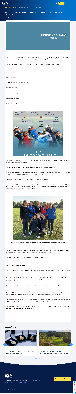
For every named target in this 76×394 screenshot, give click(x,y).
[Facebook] (74, 382)
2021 (13, 7)
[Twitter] (74, 387)
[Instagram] (74, 390)
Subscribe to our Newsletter (62, 379)
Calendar (20, 2)
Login (62, 3)
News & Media (31, 2)
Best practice (45, 2)
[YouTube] (74, 385)
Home (6, 7)
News (9, 7)
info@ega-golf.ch (22, 382)
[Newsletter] (74, 392)
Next (71, 344)
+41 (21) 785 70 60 (11, 382)
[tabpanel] (21, 343)
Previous (5, 344)
